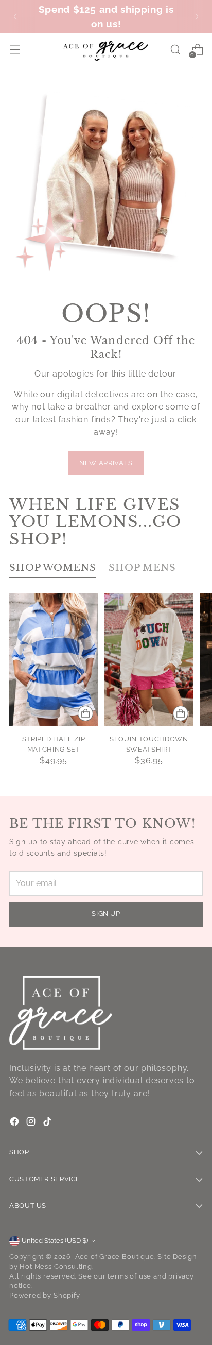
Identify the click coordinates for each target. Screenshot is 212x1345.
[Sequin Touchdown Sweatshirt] (148, 659)
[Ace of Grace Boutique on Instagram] (32, 1123)
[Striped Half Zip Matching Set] (53, 659)
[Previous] (15, 16)
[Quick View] (85, 713)
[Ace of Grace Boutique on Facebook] (15, 1123)
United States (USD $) (55, 1241)
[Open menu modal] (14, 49)
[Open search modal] (175, 49)
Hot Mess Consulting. (56, 1266)
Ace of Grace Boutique (114, 1257)
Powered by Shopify (44, 1295)
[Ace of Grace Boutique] (106, 50)
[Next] (196, 16)
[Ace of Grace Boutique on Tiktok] (48, 1123)
